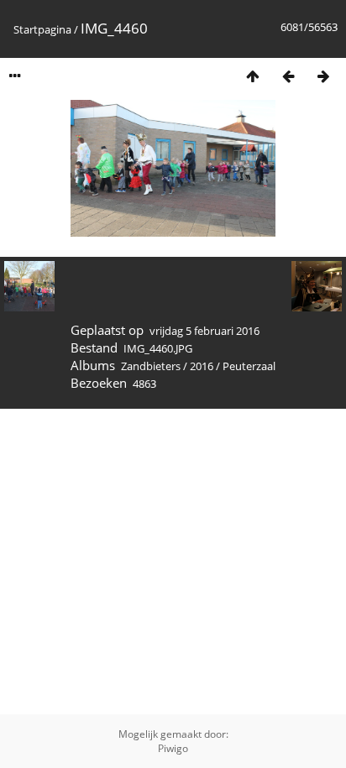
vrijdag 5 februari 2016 (204, 330)
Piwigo (173, 748)
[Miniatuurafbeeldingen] (252, 76)
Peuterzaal (249, 366)
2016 (201, 366)
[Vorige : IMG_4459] (288, 76)
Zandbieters (151, 366)
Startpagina (42, 29)
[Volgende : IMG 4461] (323, 76)
